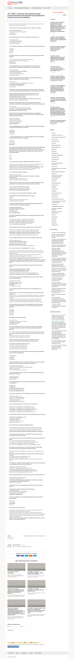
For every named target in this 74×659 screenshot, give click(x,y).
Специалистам (24, 653)
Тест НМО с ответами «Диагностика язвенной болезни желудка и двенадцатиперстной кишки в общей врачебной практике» (15, 591)
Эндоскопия (54, 222)
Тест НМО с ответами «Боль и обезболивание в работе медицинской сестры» (59, 342)
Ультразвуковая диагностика (57, 206)
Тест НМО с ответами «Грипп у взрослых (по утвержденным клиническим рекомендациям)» (58, 318)
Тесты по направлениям (36, 7)
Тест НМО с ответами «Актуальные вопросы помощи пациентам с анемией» (35, 573)
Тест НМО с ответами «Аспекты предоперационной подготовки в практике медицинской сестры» (58, 274)
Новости (31, 653)
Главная (10, 7)
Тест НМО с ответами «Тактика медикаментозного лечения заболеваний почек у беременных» (59, 265)
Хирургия (53, 220)
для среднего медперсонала (57, 155)
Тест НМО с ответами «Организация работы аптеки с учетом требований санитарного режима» (59, 270)
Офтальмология (55, 185)
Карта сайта (11, 653)
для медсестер (55, 153)
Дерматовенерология (56, 145)
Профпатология (55, 189)
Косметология (54, 166)
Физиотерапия (54, 216)
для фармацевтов (55, 159)
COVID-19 (53, 133)
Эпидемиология (55, 224)
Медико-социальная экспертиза (58, 171)
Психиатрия (54, 191)
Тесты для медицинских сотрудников (21, 7)
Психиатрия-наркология (56, 193)
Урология (53, 214)
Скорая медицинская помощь (58, 199)
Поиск (64, 14)
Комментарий (10, 630)
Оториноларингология (56, 183)
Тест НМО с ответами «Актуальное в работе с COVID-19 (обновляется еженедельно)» (58, 122)
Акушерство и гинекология (57, 135)
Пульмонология (55, 195)
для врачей (54, 151)
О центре (17, 653)
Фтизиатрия (54, 218)
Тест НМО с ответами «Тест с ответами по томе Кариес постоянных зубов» (57, 279)
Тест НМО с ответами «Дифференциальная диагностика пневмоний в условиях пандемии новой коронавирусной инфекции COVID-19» (57, 58)
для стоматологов (55, 157)
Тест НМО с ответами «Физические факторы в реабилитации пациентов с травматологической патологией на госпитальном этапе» (36, 610)
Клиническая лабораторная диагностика (23, 19)
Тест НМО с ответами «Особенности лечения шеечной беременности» (36, 590)
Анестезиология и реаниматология (59, 137)
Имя (8, 626)
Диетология (54, 149)
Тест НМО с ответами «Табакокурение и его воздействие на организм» (59, 306)
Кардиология (54, 161)
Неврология (54, 173)
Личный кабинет (38, 653)
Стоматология (54, 204)
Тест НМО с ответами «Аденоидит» (12, 572)
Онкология (54, 181)
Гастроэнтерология (55, 141)
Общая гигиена (55, 179)
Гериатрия (54, 143)
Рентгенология (55, 197)
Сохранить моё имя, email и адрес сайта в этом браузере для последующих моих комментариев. (27, 644)
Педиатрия (54, 187)
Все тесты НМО (46, 7)
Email (21, 626)
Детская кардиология (56, 147)
